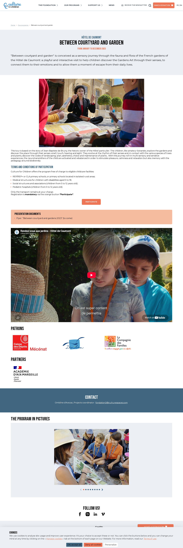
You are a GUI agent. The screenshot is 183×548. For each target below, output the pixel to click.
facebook (80, 514)
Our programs (71, 5)
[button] (83, 489)
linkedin (95, 514)
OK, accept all (74, 545)
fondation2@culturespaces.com (111, 403)
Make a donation (162, 5)
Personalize (111, 545)
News (111, 5)
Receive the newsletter (136, 5)
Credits (99, 527)
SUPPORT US (94, 5)
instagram (88, 514)
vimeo (103, 514)
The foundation (47, 5)
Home (13, 25)
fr (178, 5)
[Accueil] (12, 2)
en (181, 5)
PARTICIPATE (91, 202)
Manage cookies (54, 539)
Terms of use (150, 539)
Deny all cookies (93, 545)
